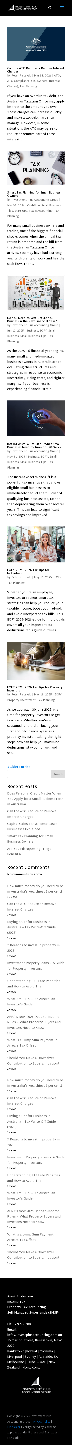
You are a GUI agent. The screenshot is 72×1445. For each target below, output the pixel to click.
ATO (57, 75)
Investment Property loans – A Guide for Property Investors (36, 966)
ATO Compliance (18, 81)
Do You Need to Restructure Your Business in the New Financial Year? (32, 319)
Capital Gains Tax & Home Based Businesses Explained (32, 826)
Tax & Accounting (41, 211)
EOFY (43, 330)
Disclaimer (13, 1427)
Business (32, 330)
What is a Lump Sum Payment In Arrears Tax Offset (32, 1043)
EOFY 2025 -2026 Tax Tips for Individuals (28, 571)
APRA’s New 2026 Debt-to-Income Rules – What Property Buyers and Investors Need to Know (34, 1022)
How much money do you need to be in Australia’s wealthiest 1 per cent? (35, 889)
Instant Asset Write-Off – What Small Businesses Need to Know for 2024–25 (34, 445)
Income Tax (16, 1302)
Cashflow (33, 205)
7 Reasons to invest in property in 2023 (33, 948)
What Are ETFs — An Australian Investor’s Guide (31, 1002)
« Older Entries (18, 767)
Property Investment (21, 700)
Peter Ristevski (21, 75)
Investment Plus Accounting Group (34, 200)
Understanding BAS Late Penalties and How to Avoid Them (33, 984)
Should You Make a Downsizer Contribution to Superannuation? (33, 1061)
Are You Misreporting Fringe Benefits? (29, 851)
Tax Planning (28, 86)
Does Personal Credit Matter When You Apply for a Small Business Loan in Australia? (35, 799)
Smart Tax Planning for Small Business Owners (33, 194)
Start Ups (21, 211)
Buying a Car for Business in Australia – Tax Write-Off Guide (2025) (31, 927)
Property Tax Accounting (26, 1307)
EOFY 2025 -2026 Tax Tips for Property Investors (34, 689)
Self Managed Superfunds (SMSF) (33, 1313)
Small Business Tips (33, 336)
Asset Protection (20, 1297)
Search (58, 774)
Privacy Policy (41, 1421)
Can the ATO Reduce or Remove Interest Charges (35, 70)
